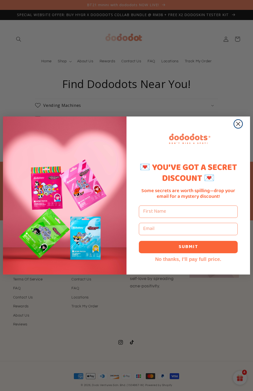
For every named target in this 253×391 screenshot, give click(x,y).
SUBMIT (188, 247)
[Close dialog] (238, 123)
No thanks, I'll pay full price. (188, 259)
